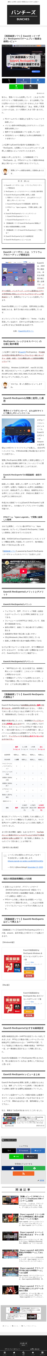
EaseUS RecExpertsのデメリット (18, 220)
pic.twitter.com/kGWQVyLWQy (31, 861)
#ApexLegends (14, 861)
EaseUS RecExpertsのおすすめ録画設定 (19, 236)
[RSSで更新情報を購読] (23, 1173)
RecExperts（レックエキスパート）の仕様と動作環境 (24, 191)
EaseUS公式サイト (26, 331)
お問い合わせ (34, 1349)
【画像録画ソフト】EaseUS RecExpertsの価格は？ (23, 223)
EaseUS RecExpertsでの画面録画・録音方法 (22, 204)
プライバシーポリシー (12, 1349)
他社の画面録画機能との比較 (16, 226)
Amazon (29, 972)
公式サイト (30, 968)
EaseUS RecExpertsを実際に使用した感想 (20, 195)
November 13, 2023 (35, 867)
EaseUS (22, 352)
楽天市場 (29, 976)
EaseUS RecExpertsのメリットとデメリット (21, 213)
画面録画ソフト (9, 551)
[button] (31, 86)
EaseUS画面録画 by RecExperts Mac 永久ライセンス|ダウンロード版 (33, 996)
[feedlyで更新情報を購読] (34, 1168)
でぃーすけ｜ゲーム (10, 1140)
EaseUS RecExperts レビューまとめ (18, 240)
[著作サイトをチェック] (12, 1168)
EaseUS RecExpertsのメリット (18, 216)
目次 (20, 181)
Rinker (32, 962)
